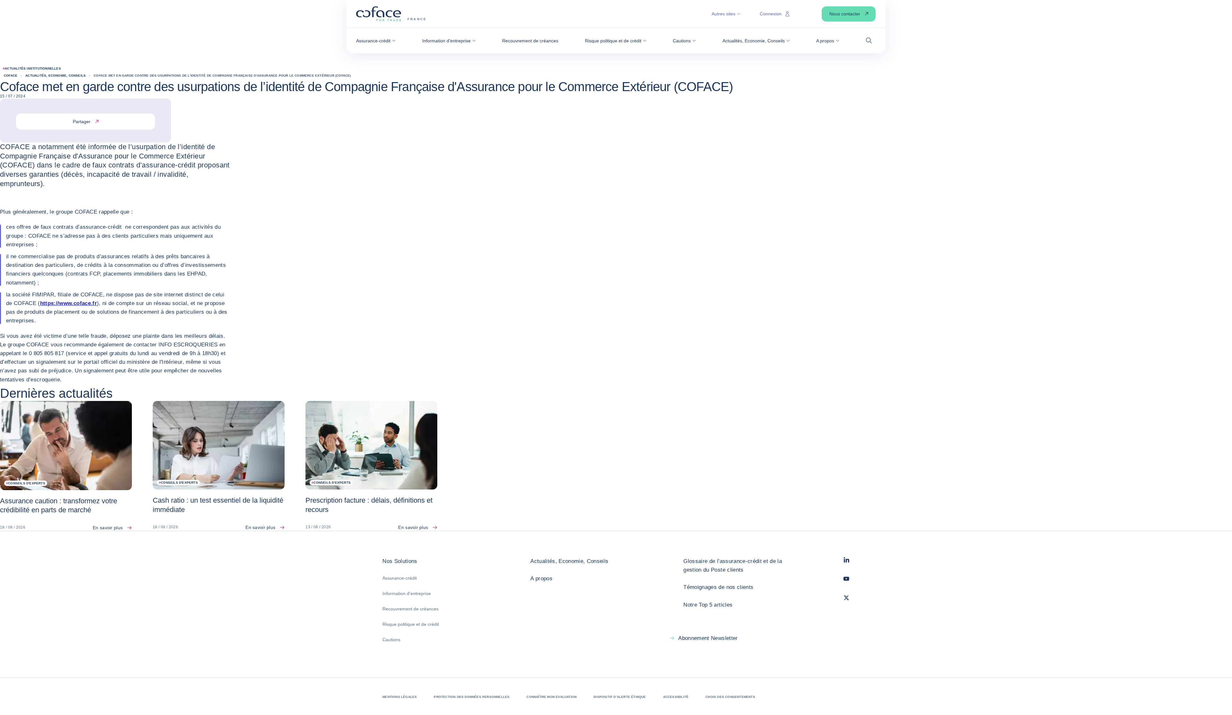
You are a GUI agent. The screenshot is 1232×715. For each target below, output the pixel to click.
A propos (541, 578)
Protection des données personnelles (471, 697)
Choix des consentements (730, 697)
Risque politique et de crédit (410, 624)
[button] (376, 40)
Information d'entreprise (406, 593)
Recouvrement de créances (410, 608)
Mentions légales (399, 697)
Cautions (391, 639)
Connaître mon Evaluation (551, 697)
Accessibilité (676, 697)
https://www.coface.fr (68, 303)
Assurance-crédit (399, 578)
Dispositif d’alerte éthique (620, 697)
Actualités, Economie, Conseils (569, 561)
